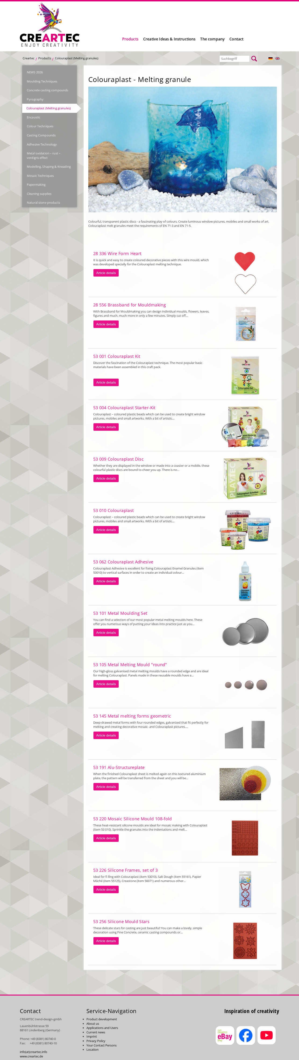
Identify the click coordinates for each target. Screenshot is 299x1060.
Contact (236, 39)
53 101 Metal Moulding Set (120, 613)
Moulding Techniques (42, 81)
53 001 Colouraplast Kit (116, 356)
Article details (106, 273)
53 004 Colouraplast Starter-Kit (124, 407)
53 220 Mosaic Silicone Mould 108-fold (132, 819)
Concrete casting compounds (47, 90)
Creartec (28, 58)
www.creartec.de (31, 1056)
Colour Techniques (40, 126)
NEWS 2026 (35, 72)
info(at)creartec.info (33, 1052)
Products (130, 39)
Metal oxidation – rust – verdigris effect (44, 155)
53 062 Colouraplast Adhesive (123, 562)
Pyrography (35, 99)
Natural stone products (43, 202)
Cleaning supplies (39, 194)
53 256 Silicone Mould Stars (121, 921)
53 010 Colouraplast (113, 510)
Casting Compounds (41, 135)
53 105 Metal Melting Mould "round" (130, 664)
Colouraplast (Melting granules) (48, 108)
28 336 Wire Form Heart (117, 253)
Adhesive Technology (42, 144)
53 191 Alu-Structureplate (119, 767)
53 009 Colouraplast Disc (118, 459)
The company (212, 39)
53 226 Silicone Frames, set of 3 (125, 870)
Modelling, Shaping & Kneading (49, 166)
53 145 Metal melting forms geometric (132, 716)
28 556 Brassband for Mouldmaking (129, 305)
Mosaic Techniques (40, 176)
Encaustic (33, 117)
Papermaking (36, 184)
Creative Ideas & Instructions (169, 39)
